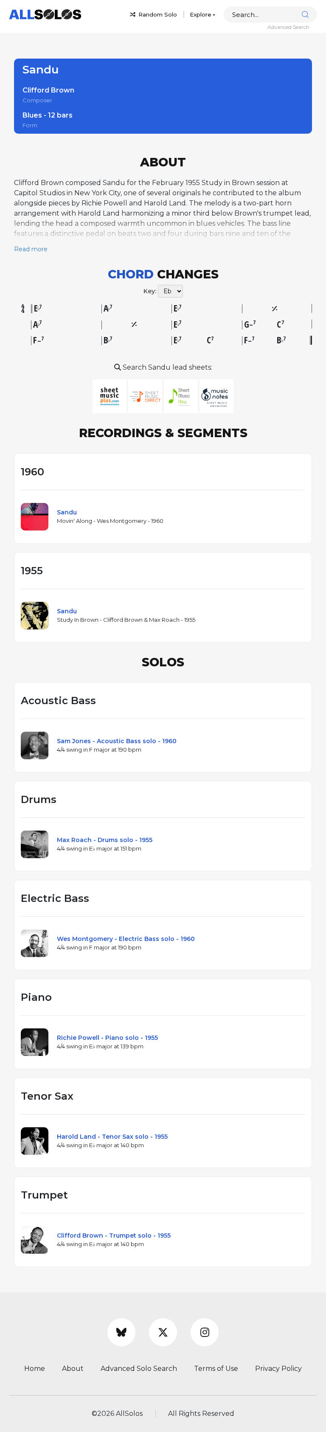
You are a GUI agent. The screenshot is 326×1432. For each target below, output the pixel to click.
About (73, 1369)
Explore (200, 14)
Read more (31, 249)
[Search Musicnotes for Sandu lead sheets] (216, 396)
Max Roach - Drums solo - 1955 (104, 840)
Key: (149, 291)
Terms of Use (216, 1369)
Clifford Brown (48, 90)
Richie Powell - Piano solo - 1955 (107, 1038)
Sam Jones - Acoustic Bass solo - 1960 (117, 741)
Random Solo (157, 14)
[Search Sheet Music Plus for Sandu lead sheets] (110, 396)
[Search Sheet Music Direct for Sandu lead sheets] (146, 396)
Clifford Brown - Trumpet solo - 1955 (114, 1235)
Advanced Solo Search (139, 1369)
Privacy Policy (278, 1369)
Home (34, 1369)
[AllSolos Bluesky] (121, 1332)
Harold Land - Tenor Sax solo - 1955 (112, 1136)
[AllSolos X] (163, 1332)
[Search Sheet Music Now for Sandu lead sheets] (182, 396)
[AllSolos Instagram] (204, 1332)
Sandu (67, 512)
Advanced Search (288, 27)
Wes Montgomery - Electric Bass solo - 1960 (126, 939)
